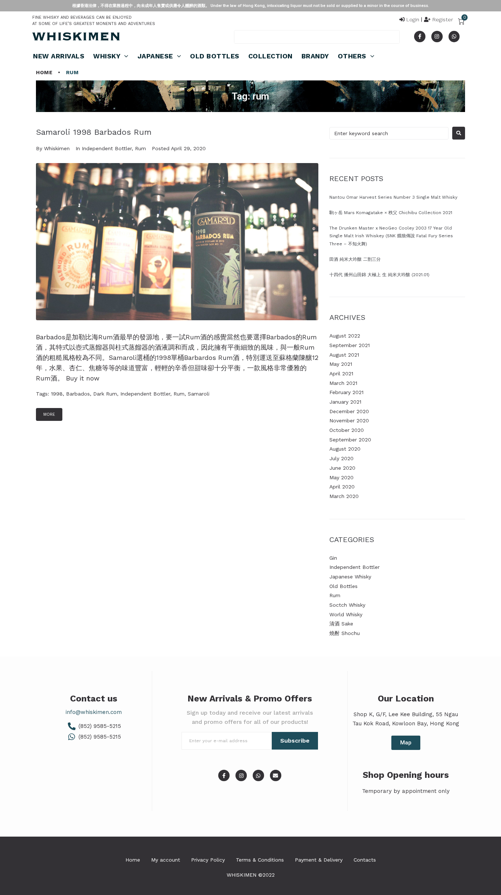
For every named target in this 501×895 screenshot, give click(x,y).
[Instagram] (437, 36)
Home (44, 72)
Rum (140, 148)
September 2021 (349, 345)
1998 (57, 394)
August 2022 (344, 336)
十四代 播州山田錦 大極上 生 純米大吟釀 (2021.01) (379, 274)
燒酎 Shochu (344, 633)
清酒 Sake (341, 624)
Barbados (78, 394)
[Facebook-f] (419, 36)
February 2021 (346, 392)
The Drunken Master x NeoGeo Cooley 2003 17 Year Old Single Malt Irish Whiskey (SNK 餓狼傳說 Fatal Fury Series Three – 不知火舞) (391, 235)
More (49, 414)
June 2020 (342, 468)
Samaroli (198, 394)
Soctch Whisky (347, 605)
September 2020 (350, 440)
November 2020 (349, 420)
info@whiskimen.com (94, 712)
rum (178, 394)
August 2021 (344, 355)
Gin (333, 558)
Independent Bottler (107, 148)
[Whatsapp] (454, 36)
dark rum (105, 394)
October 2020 (346, 430)
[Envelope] (275, 775)
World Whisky (345, 614)
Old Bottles (343, 586)
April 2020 (342, 487)
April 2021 (341, 373)
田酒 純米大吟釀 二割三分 (355, 259)
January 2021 (345, 402)
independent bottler (145, 394)
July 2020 (341, 458)
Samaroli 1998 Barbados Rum (93, 132)
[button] (405, 743)
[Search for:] (389, 133)
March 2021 (343, 383)
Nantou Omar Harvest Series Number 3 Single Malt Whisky (393, 197)
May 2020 (341, 477)
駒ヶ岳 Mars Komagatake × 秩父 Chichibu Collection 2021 (390, 212)
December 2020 (349, 411)
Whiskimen (57, 148)
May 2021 (340, 364)
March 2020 (344, 496)
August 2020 (345, 449)
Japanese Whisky (350, 577)
